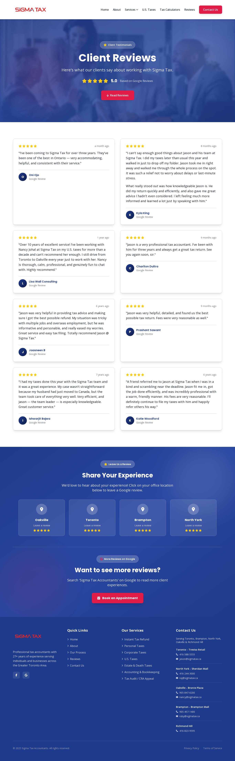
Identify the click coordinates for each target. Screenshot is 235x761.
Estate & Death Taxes (138, 665)
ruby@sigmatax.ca (189, 716)
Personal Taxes (134, 646)
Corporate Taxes (135, 652)
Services (130, 10)
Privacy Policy (191, 748)
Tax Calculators (170, 10)
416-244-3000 (187, 673)
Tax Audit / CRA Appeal (139, 678)
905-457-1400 (187, 711)
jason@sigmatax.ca (190, 659)
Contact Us (210, 10)
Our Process (78, 652)
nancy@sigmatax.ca (190, 697)
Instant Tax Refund (136, 639)
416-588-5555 (187, 654)
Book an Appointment (120, 598)
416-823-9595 (187, 730)
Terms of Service (212, 748)
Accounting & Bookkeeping (141, 672)
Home (105, 10)
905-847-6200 (187, 692)
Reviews (189, 10)
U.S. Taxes (149, 10)
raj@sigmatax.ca (188, 678)
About (117, 10)
